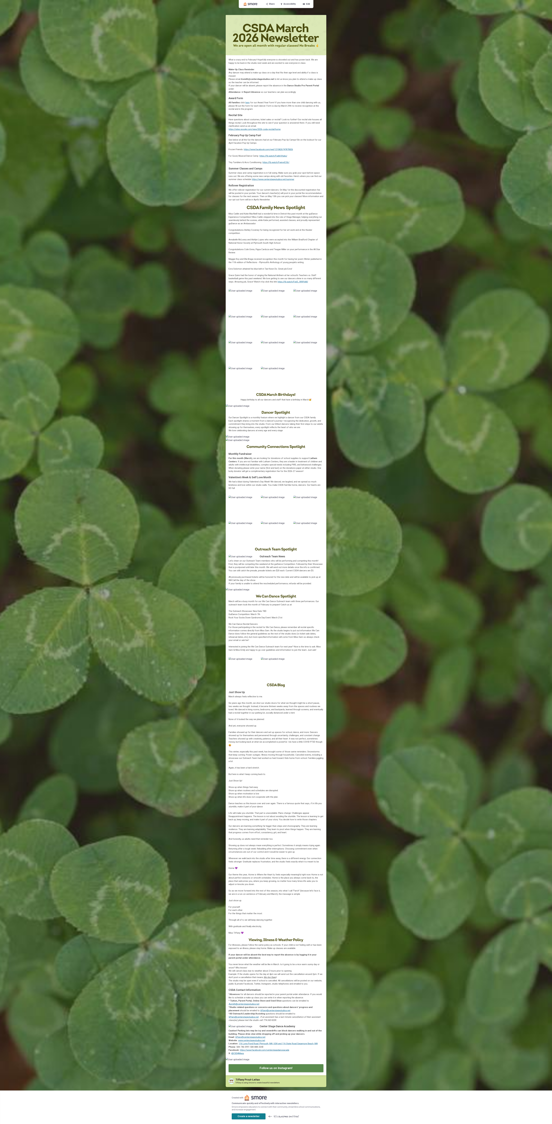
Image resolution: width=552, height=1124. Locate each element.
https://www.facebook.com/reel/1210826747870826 (268, 149)
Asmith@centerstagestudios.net (244, 1004)
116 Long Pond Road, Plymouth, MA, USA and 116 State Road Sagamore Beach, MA (278, 1043)
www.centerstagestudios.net (251, 1040)
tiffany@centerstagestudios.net (275, 1010)
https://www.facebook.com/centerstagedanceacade (264, 1050)
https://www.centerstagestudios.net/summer (273, 179)
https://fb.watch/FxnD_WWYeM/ (293, 281)
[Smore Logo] (250, 4)
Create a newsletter (249, 1116)
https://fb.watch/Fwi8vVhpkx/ (273, 156)
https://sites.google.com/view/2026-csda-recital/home (255, 129)
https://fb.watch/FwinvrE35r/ (275, 162)
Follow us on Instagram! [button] (276, 1068)
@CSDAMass (237, 1053)
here (247, 102)
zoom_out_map (255, 292)
